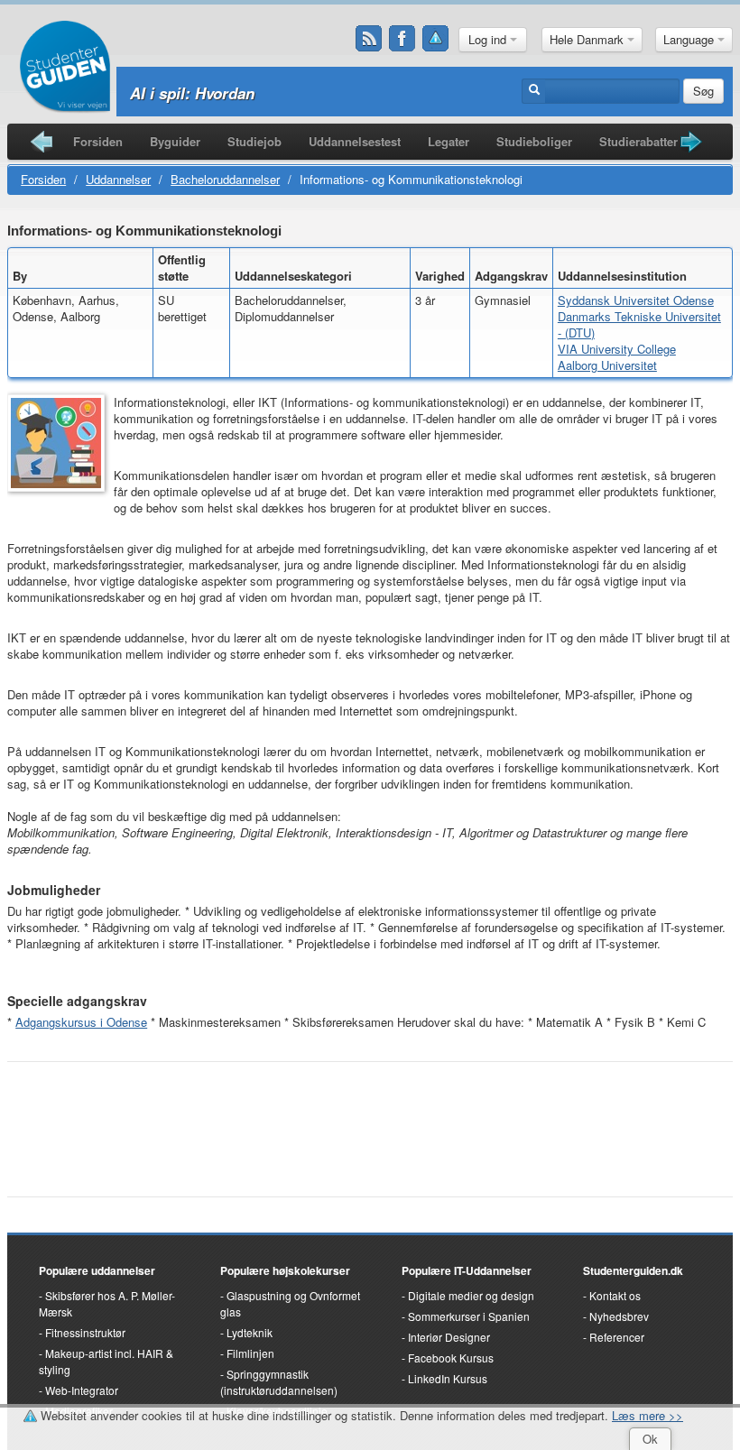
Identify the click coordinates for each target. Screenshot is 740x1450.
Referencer (616, 1336)
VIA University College (617, 348)
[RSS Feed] (369, 38)
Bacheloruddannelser (225, 179)
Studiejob (254, 141)
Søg (703, 90)
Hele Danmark (588, 39)
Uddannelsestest (355, 141)
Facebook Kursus (451, 1357)
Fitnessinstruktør (85, 1332)
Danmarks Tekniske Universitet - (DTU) (639, 324)
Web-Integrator (81, 1390)
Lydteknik (250, 1332)
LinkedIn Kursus (447, 1378)
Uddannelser (118, 179)
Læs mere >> (647, 1415)
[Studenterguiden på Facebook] (402, 38)
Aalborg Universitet (607, 365)
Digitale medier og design (471, 1295)
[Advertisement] (370, 1119)
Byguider (175, 141)
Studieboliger (534, 141)
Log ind (489, 39)
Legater (448, 141)
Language (690, 39)
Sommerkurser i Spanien (469, 1316)
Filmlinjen (250, 1353)
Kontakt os (615, 1295)
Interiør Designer (449, 1336)
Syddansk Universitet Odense (636, 300)
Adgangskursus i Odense (81, 1021)
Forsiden (98, 141)
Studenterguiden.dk (633, 1270)
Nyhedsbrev (619, 1316)
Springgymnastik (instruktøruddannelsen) (279, 1382)
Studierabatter (638, 141)
